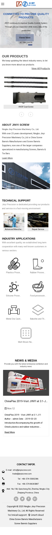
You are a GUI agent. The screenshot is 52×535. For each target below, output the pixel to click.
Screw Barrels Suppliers (25, 523)
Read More (10, 432)
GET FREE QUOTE (26, 42)
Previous (3, 28)
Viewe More (24, 37)
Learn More (7, 158)
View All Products (40, 68)
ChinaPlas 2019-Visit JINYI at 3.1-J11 (27, 401)
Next (48, 28)
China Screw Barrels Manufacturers (25, 519)
